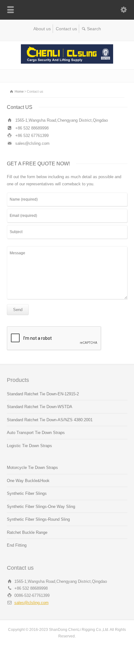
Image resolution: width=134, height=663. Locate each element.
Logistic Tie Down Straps (29, 445)
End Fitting (16, 545)
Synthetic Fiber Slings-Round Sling (38, 519)
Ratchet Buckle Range (27, 532)
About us (42, 28)
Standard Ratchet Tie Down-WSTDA (39, 406)
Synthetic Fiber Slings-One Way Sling (41, 506)
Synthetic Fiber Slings (27, 493)
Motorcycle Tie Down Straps (32, 467)
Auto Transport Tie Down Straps (36, 432)
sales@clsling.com (31, 602)
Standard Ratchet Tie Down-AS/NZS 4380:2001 (50, 419)
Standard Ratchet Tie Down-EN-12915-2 (43, 394)
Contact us (66, 28)
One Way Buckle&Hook (28, 480)
